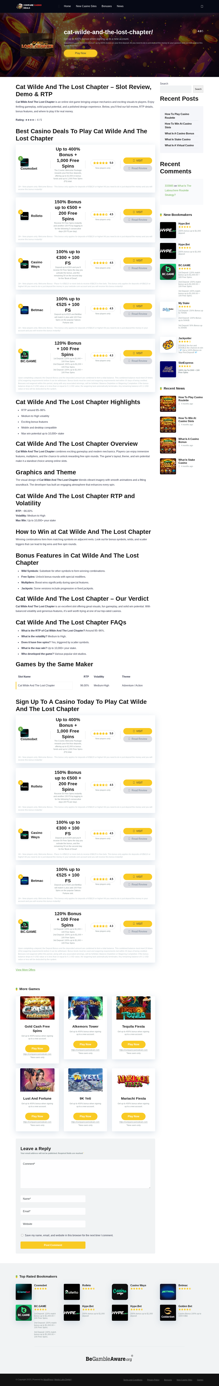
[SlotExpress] (168, 376)
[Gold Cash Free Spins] (37, 1018)
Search (164, 83)
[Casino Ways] (25, 267)
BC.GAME (28, 361)
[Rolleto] (25, 219)
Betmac (37, 310)
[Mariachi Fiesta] (133, 1090)
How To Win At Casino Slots (178, 125)
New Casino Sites (86, 6)
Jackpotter (184, 338)
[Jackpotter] (168, 352)
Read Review (139, 168)
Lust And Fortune (37, 1098)
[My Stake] (168, 316)
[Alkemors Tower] (85, 1018)
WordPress (48, 1379)
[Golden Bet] (168, 1319)
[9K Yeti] (85, 1090)
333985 (169, 185)
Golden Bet (185, 1306)
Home (67, 6)
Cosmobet (29, 168)
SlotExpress (185, 362)
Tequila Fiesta (133, 1026)
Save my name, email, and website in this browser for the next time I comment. (69, 1235)
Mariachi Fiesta (133, 1098)
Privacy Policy (153, 1380)
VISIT (139, 160)
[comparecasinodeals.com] (29, 5)
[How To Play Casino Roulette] (168, 411)
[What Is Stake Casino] (168, 473)
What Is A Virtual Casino (179, 145)
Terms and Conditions (132, 1380)
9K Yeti (85, 1098)
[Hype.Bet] (168, 237)
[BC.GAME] (25, 358)
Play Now (80, 53)
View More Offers (25, 969)
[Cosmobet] (25, 165)
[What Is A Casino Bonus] (168, 452)
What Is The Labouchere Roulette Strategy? (178, 190)
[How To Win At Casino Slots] (168, 431)
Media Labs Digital (63, 1379)
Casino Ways (138, 1285)
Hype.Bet (184, 223)
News (120, 6)
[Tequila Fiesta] (133, 1018)
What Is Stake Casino (178, 139)
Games (200, 1380)
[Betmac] (25, 313)
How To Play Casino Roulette (177, 116)
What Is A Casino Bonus (179, 133)
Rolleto (36, 216)
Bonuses (107, 6)
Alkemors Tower (85, 1026)
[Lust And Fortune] (37, 1090)
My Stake (184, 303)
